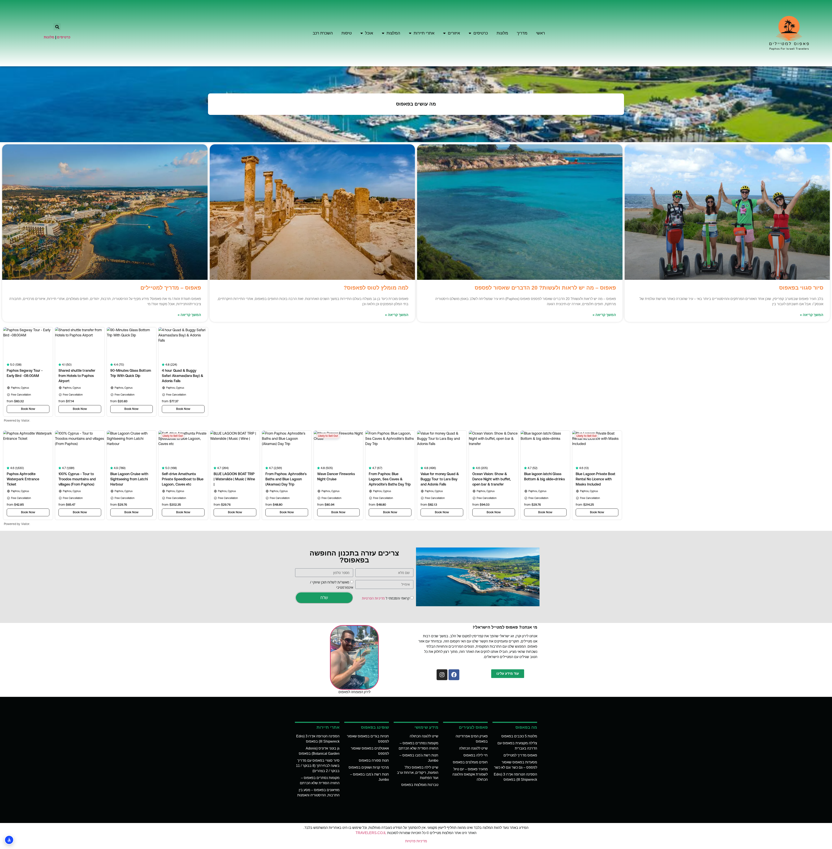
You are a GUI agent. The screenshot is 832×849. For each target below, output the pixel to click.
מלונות (502, 33)
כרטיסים (480, 33)
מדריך (522, 33)
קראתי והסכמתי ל (386, 598)
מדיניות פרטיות (416, 841)
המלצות (393, 33)
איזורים (454, 33)
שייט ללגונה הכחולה (473, 748)
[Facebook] (453, 674)
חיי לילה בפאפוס (475, 755)
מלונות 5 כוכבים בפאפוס (519, 736)
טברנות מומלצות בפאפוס (419, 785)
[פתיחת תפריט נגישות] (9, 840)
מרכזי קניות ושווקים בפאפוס (369, 767)
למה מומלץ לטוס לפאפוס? (376, 288)
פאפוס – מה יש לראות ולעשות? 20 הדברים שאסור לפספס (545, 288)
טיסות (346, 33)
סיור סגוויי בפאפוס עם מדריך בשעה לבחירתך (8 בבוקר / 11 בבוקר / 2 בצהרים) (318, 766)
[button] (57, 26)
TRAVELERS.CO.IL (371, 833)
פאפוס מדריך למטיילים (520, 755)
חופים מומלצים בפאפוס (470, 762)
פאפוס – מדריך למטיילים (170, 288)
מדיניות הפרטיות (373, 598)
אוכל (369, 33)
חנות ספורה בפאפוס (374, 760)
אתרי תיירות (424, 33)
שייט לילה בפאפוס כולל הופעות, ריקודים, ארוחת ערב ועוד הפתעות (417, 773)
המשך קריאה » (811, 315)
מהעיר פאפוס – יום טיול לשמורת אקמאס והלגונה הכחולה (470, 774)
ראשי (540, 33)
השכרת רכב (323, 33)
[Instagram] (442, 674)
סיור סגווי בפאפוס (801, 288)
